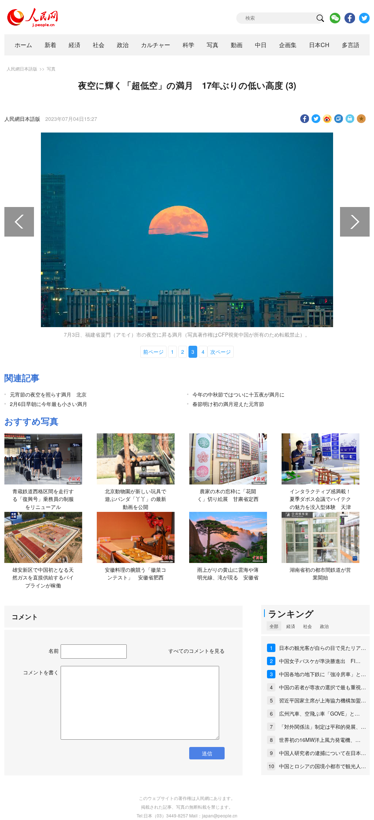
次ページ (220, 351)
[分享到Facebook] (304, 118)
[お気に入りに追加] (361, 118)
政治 (123, 45)
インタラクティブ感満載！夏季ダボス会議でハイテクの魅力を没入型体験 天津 (320, 498)
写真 (212, 45)
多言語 (350, 45)
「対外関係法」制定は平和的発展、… (322, 726)
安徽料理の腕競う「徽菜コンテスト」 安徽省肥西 (135, 573)
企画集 (288, 45)
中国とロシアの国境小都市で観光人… (322, 766)
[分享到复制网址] (338, 118)
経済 (74, 45)
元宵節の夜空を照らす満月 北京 (48, 394)
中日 (261, 45)
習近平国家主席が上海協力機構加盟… (322, 700)
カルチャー (155, 45)
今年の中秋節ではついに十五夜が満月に (238, 394)
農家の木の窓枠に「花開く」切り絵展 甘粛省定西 (228, 495)
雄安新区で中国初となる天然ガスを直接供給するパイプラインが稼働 (43, 577)
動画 (237, 45)
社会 (98, 45)
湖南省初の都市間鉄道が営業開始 (320, 573)
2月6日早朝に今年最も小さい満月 (48, 403)
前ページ (153, 351)
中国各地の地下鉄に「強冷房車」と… (322, 674)
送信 (207, 753)
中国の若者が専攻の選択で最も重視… (322, 687)
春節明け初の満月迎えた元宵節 (228, 403)
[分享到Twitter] (316, 118)
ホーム (23, 45)
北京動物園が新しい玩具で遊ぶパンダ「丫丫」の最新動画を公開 (135, 498)
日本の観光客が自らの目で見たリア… (322, 647)
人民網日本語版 (22, 68)
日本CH (319, 45)
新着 (50, 45)
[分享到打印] (350, 118)
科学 (188, 45)
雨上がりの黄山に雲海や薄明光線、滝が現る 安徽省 (228, 573)
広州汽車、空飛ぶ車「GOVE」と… (319, 713)
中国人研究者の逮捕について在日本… (322, 752)
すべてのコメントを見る (196, 650)
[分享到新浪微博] (327, 118)
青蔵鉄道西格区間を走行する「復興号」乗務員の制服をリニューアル (43, 498)
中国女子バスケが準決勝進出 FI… (319, 660)
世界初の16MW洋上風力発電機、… (319, 739)
